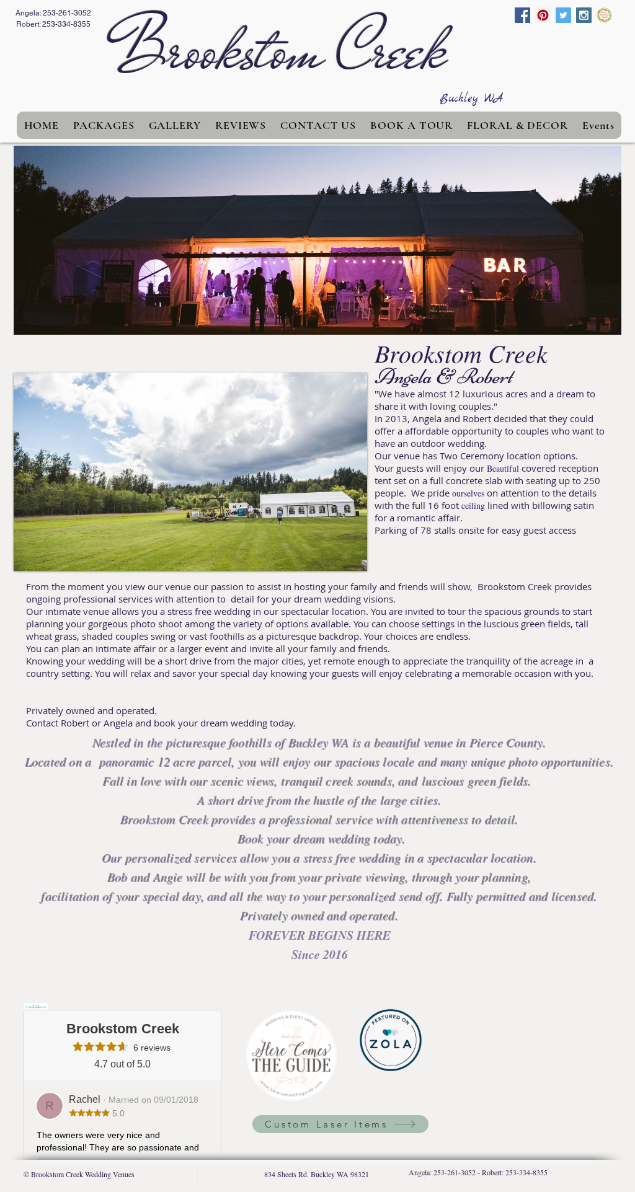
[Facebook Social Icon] (522, 15)
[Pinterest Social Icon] (543, 15)
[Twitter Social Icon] (563, 15)
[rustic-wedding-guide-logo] (604, 15)
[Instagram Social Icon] (584, 15)
